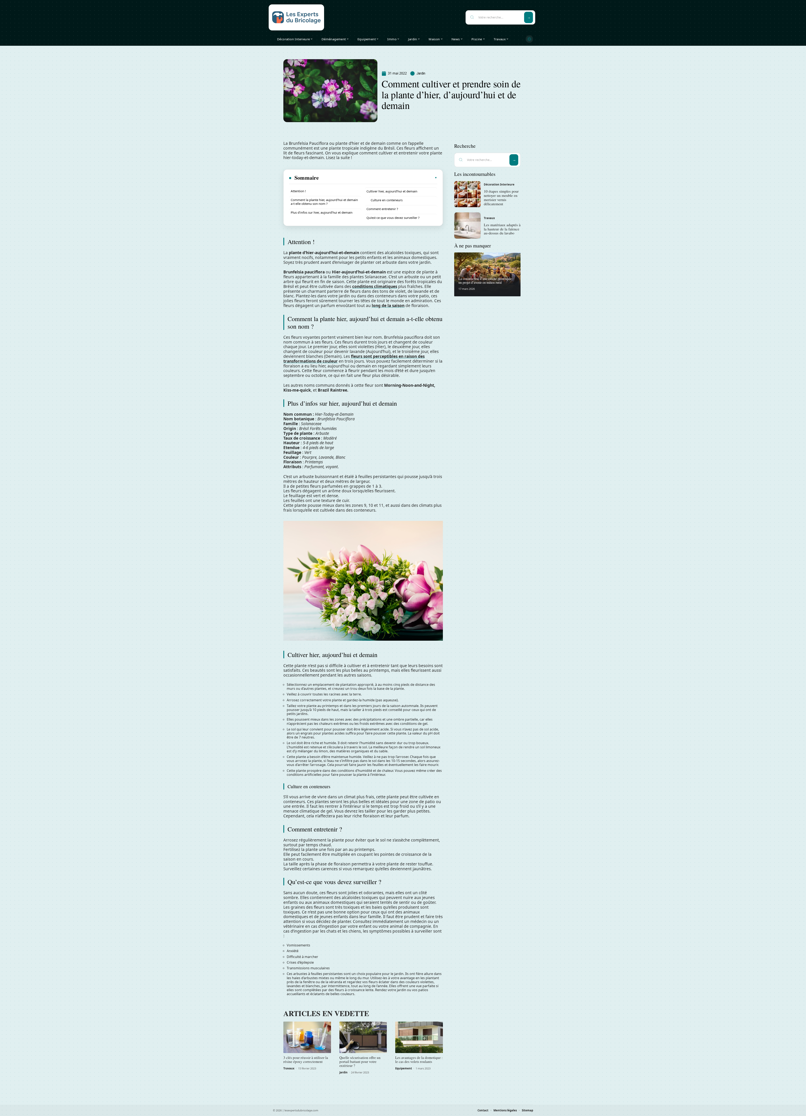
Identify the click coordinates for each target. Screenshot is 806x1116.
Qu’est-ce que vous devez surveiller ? (393, 218)
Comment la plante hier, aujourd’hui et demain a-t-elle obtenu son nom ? (324, 202)
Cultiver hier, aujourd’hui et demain (391, 191)
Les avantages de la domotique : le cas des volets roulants (419, 1059)
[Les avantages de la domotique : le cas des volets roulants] (419, 1037)
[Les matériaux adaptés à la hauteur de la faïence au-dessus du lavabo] (467, 225)
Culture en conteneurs (387, 200)
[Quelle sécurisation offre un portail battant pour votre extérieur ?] (363, 1037)
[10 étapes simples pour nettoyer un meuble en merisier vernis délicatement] (467, 194)
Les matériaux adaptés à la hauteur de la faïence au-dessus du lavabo (502, 229)
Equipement (403, 1068)
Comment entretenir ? (382, 209)
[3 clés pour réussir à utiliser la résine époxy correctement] (307, 1037)
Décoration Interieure (499, 184)
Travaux (288, 1068)
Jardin (420, 73)
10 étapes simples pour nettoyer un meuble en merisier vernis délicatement (501, 197)
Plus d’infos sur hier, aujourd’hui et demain (321, 212)
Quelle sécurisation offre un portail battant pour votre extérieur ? (360, 1061)
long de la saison (388, 305)
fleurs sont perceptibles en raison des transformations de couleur (354, 359)
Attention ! (298, 191)
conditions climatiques (374, 286)
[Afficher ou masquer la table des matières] (378, 177)
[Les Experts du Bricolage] (296, 17)
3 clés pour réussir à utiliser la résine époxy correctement (305, 1059)
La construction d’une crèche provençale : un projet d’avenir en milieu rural (485, 280)
